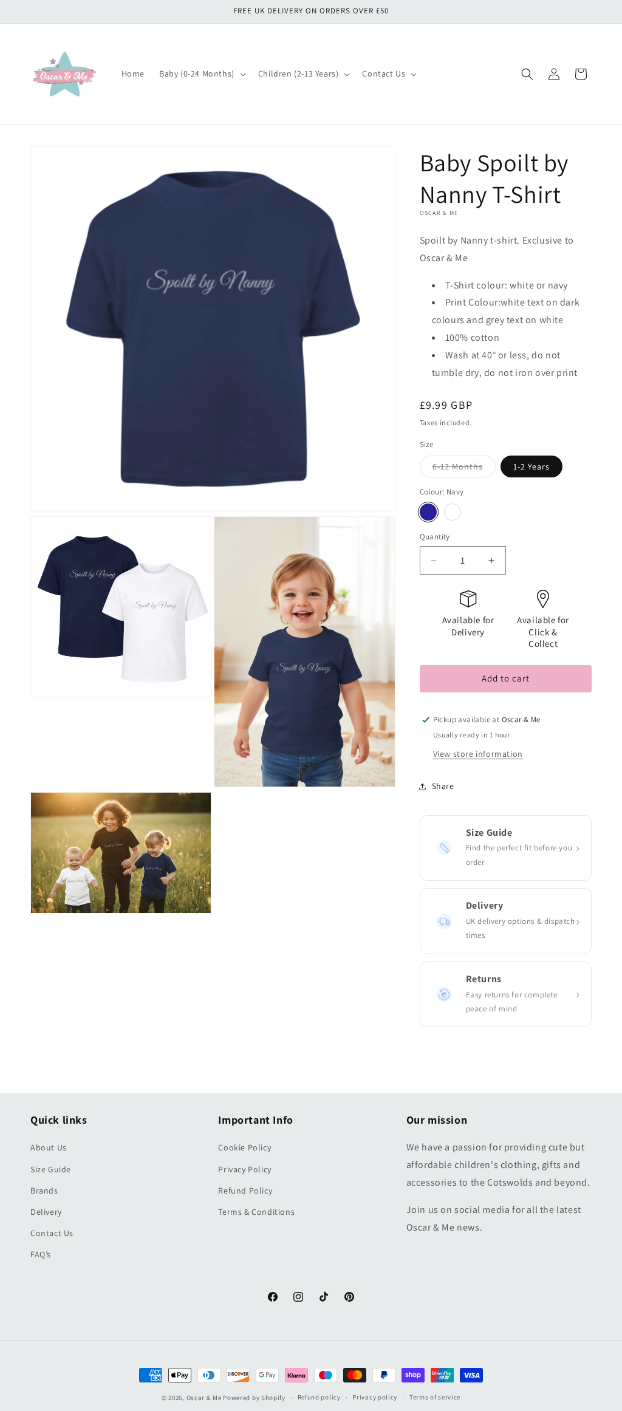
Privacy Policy (244, 1169)
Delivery (46, 1211)
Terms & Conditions (256, 1211)
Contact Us (51, 1233)
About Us (48, 1147)
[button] (201, 73)
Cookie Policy (244, 1147)
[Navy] (428, 512)
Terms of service (434, 1397)
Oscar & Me (204, 1397)
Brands (44, 1190)
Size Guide (50, 1169)
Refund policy (319, 1397)
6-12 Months (464, 468)
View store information (478, 753)
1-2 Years (531, 466)
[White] (452, 512)
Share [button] (443, 786)
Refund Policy (245, 1190)
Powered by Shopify (254, 1397)
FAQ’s (40, 1254)
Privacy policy (374, 1397)
